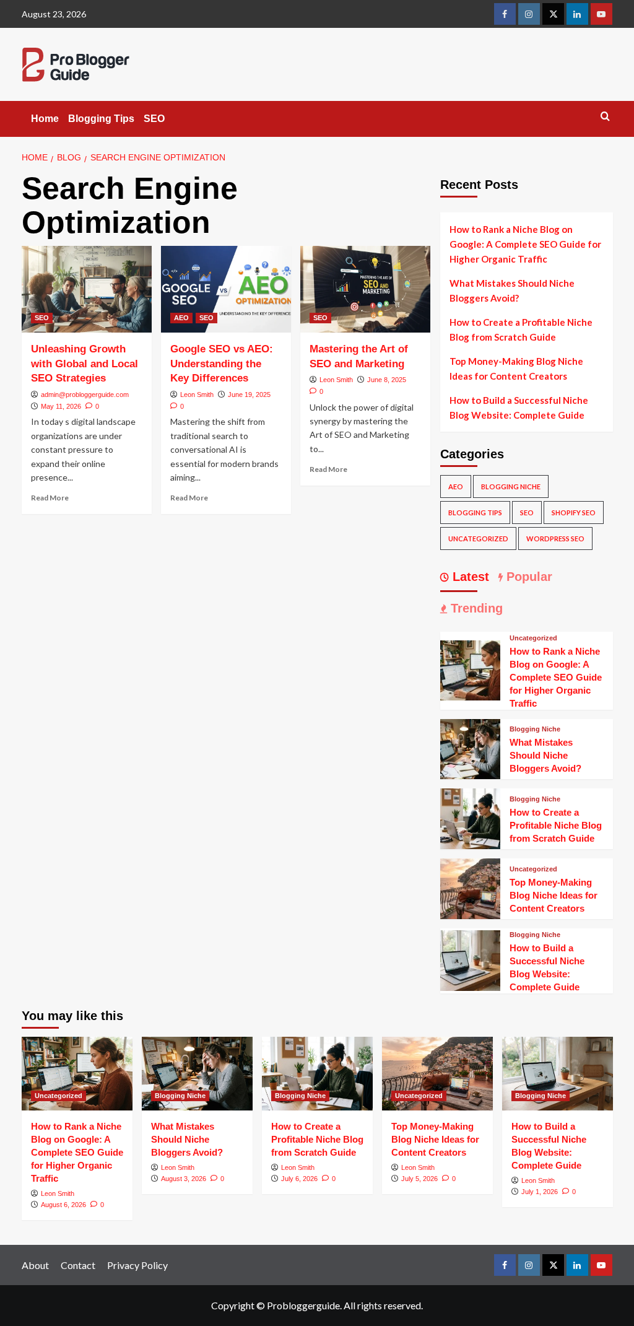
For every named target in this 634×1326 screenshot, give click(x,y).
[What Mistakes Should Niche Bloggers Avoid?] (470, 747)
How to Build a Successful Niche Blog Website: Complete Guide (518, 408)
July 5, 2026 (419, 1178)
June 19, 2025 (249, 394)
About (35, 1265)
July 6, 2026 (299, 1178)
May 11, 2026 (61, 406)
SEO (154, 118)
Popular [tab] (527, 576)
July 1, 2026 (539, 1191)
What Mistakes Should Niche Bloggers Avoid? (512, 290)
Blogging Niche (511, 486)
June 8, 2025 (386, 379)
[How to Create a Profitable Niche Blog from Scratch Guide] (470, 817)
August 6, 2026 (63, 1204)
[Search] (605, 117)
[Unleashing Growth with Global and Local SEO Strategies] (87, 289)
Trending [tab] (475, 608)
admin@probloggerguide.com (85, 394)
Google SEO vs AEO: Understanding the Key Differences (221, 364)
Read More (50, 497)
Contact (78, 1265)
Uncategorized (478, 538)
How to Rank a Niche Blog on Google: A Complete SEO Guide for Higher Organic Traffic (525, 244)
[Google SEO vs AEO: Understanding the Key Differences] (226, 289)
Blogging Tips (101, 118)
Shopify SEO (574, 512)
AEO (181, 317)
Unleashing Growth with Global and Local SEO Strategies (84, 364)
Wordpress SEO (555, 538)
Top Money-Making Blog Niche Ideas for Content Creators (516, 368)
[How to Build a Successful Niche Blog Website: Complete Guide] (470, 959)
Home (45, 118)
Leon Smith (197, 394)
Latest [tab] (469, 576)
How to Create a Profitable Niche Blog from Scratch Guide (521, 329)
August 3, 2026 (183, 1178)
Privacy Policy (137, 1265)
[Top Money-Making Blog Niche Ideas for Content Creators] (470, 887)
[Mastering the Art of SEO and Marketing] (365, 289)
